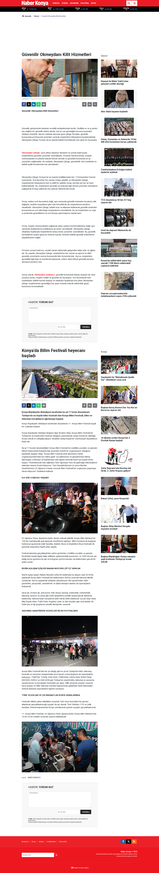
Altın (24, 8)
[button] (84, 104)
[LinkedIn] (33, 104)
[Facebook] (24, 104)
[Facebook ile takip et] (123, 841)
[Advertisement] (79, 36)
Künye (34, 841)
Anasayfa (27, 16)
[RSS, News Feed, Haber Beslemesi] (134, 841)
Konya (65, 3)
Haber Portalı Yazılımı (81, 868)
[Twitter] (29, 104)
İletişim (41, 841)
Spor (93, 3)
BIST (50, 8)
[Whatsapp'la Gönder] (38, 104)
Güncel (56, 3)
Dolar (77, 8)
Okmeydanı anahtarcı (44, 274)
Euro (102, 8)
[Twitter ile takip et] (128, 841)
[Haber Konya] (35, 3)
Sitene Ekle (63, 841)
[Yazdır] (44, 104)
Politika (85, 3)
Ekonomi (74, 3)
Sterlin (126, 8)
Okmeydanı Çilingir (31, 153)
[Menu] (135, 3)
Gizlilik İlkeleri (51, 841)
